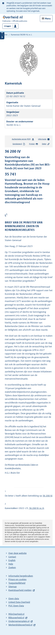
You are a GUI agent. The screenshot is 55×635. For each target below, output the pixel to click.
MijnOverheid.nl (16, 614)
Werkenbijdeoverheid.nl (20, 624)
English (11, 560)
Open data (13, 598)
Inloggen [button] (7, 26)
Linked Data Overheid (19, 602)
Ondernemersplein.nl (19, 621)
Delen (44, 144)
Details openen (2, 32)
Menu (48, 18)
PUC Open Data (16, 605)
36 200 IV (47, 495)
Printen (32, 144)
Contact (12, 556)
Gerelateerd (17, 144)
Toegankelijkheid (16, 583)
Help (10, 563)
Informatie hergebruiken (20, 575)
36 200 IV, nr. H (36, 508)
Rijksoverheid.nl (16, 617)
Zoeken (12, 567)
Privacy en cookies (17, 579)
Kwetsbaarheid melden (20, 590)
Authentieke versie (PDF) (22, 139)
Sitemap (12, 586)
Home (4, 34)
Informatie (42, 139)
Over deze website (17, 553)
